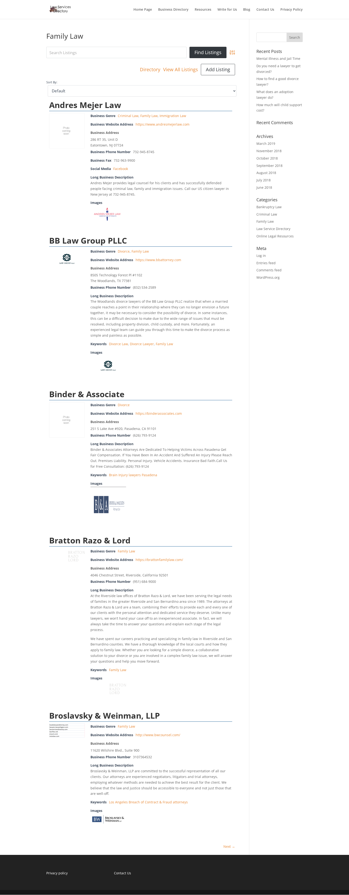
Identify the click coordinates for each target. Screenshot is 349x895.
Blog (246, 10)
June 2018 (264, 187)
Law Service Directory (273, 228)
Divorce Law (118, 344)
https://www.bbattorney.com (158, 260)
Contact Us (265, 10)
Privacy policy (57, 873)
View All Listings (180, 69)
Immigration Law (173, 115)
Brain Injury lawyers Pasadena (133, 475)
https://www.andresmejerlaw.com (162, 124)
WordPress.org (268, 277)
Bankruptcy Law (269, 207)
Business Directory (173, 10)
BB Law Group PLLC (88, 240)
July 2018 (263, 180)
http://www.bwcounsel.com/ (158, 735)
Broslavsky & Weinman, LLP (104, 715)
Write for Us (227, 10)
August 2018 (266, 172)
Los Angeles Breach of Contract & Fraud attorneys (148, 802)
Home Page (142, 10)
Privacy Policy (291, 10)
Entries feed (266, 263)
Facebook (120, 168)
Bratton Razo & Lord (90, 540)
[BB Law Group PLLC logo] (67, 267)
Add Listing (218, 69)
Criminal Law (128, 115)
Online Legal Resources (275, 236)
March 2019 (265, 143)
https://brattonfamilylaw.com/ (159, 559)
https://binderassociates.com (159, 413)
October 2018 (267, 158)
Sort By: (51, 82)
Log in (261, 255)
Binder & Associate (86, 394)
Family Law (149, 115)
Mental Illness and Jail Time (278, 58)
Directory (150, 69)
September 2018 (269, 165)
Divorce (124, 251)
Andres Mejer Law (85, 104)
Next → (229, 846)
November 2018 (269, 151)
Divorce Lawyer (142, 344)
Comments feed (269, 270)
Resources (203, 10)
